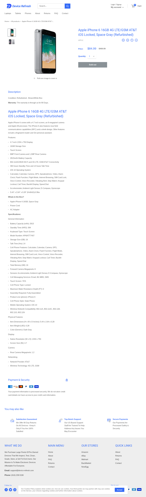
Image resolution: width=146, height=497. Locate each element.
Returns (47, 13)
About (37, 13)
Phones (28, 13)
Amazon (84, 452)
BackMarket (86, 463)
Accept (119, 490)
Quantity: (82, 56)
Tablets (18, 13)
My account (116, 7)
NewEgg (85, 467)
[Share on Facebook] (123, 40)
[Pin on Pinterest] (127, 40)
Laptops (8, 13)
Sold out (92, 65)
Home (7, 21)
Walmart (84, 459)
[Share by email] (136, 40)
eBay (83, 456)
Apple (80, 40)
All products (15, 21)
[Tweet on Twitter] (132, 40)
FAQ (56, 13)
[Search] (67, 6)
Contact (65, 13)
